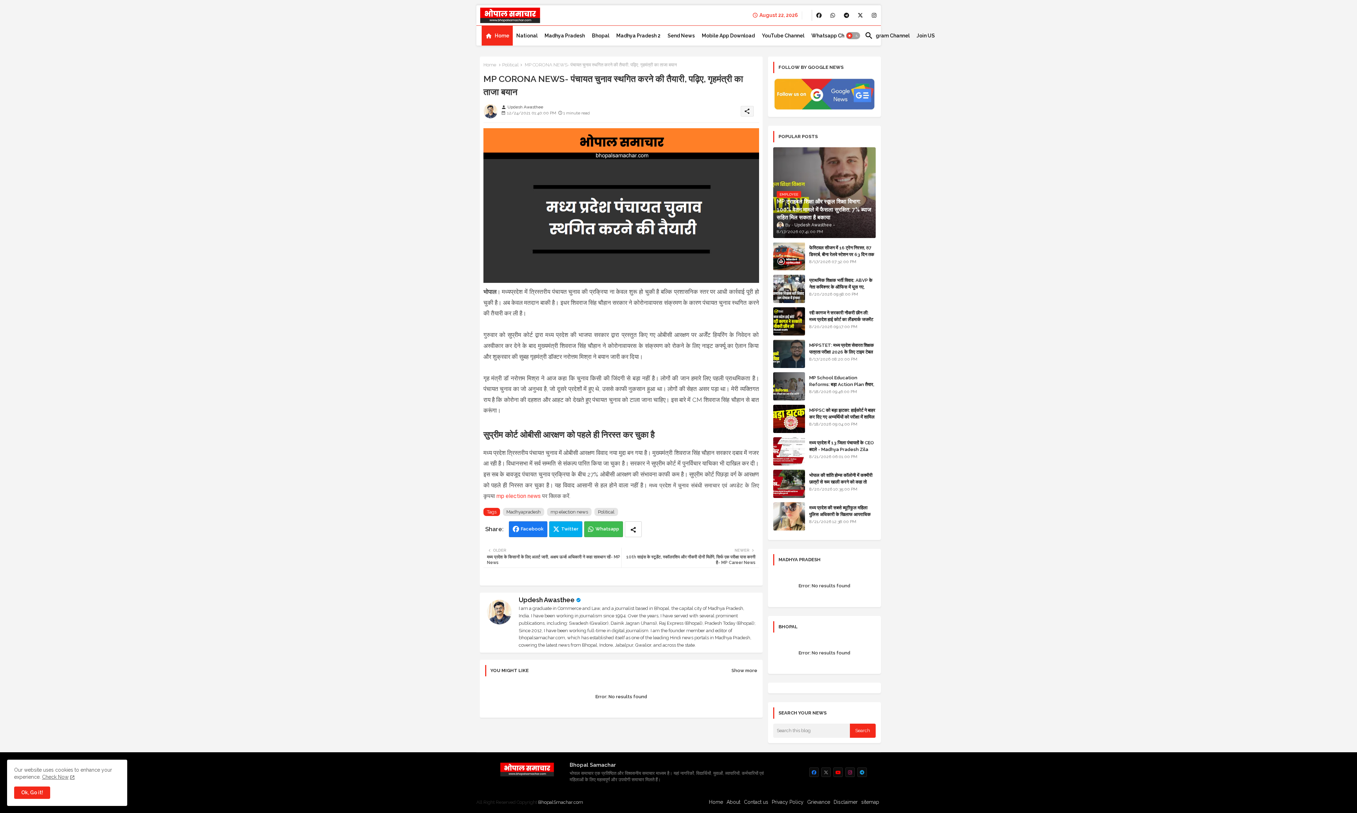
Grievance (818, 802)
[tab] (497, 36)
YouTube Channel (783, 35)
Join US (926, 35)
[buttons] (819, 15)
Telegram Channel (887, 35)
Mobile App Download (728, 35)
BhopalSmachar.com (560, 802)
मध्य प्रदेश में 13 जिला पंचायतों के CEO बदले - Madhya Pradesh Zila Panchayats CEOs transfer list (841, 452)
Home (502, 35)
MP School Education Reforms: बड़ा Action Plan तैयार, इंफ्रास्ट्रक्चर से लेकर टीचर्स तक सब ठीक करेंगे (841, 387)
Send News (681, 35)
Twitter (569, 529)
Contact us (756, 802)
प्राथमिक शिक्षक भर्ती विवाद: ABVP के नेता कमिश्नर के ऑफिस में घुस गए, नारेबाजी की (841, 287)
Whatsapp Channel (834, 35)
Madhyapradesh (523, 512)
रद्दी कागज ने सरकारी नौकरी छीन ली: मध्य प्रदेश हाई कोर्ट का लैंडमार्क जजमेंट (841, 316)
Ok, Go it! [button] (32, 792)
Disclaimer (846, 802)
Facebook (532, 529)
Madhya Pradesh (565, 35)
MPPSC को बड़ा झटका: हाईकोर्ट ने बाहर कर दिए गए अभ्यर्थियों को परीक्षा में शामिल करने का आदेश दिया (842, 417)
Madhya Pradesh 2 (638, 35)
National (526, 35)
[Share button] (633, 529)
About (733, 802)
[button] (853, 35)
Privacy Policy (788, 802)
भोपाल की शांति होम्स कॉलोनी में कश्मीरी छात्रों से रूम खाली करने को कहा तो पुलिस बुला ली (841, 482)
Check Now (55, 777)
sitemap (870, 802)
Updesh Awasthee (547, 600)
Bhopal (600, 35)
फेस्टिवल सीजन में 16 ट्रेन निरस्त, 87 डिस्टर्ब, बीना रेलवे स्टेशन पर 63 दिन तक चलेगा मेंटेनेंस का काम (841, 254)
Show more (744, 670)
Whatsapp (607, 529)
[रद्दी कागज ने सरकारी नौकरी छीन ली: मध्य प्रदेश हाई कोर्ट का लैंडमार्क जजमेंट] (789, 321)
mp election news (519, 496)
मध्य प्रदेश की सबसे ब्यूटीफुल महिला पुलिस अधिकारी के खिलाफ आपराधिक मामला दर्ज (840, 514)
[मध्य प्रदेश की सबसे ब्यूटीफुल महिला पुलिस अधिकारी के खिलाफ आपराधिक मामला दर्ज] (789, 516)
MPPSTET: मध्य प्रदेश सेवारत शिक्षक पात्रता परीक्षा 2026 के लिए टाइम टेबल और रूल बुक (841, 352)
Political (510, 64)
